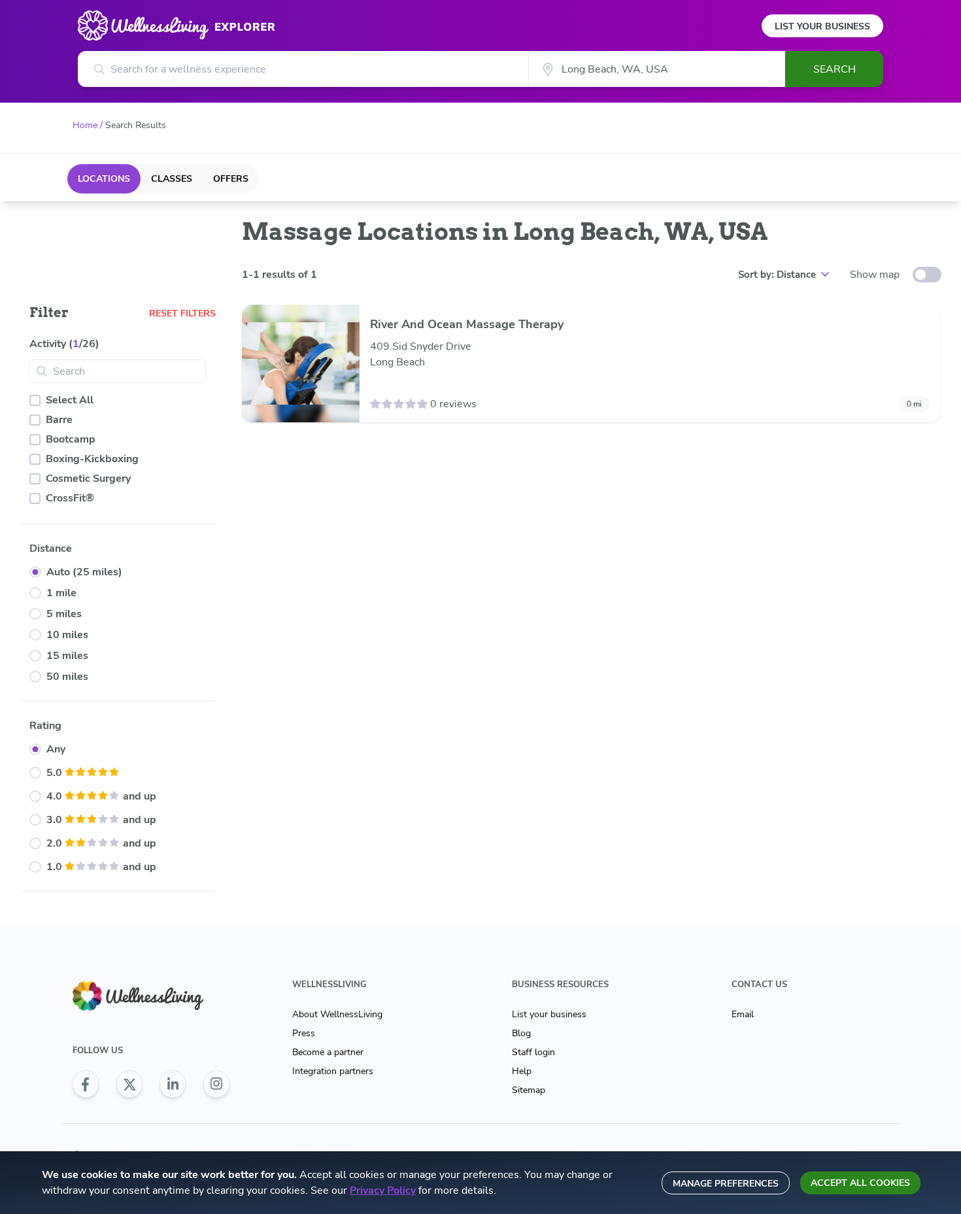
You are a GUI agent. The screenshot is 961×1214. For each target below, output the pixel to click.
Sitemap (528, 1090)
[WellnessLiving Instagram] (216, 1084)
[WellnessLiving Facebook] (86, 1084)
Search (834, 69)
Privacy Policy (383, 1190)
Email (743, 1014)
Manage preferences (726, 1183)
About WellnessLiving (337, 1014)
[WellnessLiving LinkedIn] (173, 1084)
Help (521, 1071)
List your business (549, 1014)
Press (303, 1033)
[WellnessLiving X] (129, 1084)
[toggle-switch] (927, 274)
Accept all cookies (860, 1183)
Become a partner (327, 1052)
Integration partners (332, 1071)
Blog (521, 1033)
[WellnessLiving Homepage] (151, 996)
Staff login (533, 1052)
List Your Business (822, 26)
